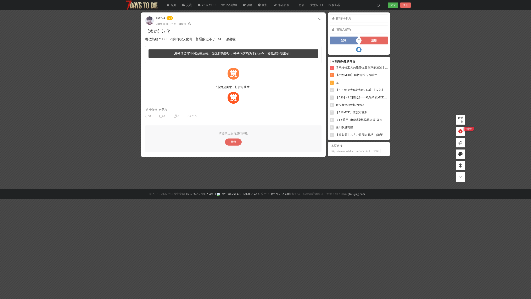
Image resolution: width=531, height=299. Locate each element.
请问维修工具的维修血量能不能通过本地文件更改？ (359, 67)
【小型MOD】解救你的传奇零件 (354, 75)
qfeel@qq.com (356, 194)
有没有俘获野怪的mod (347, 105)
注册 (405, 5)
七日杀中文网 (141, 5)
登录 (393, 5)
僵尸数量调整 (342, 127)
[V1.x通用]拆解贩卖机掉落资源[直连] (357, 119)
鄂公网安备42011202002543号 (241, 194)
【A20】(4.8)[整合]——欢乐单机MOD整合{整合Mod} (359, 97)
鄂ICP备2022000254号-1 (201, 194)
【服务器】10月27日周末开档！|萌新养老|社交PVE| (359, 134)
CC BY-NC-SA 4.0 (278, 194)
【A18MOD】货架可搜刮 (349, 112)
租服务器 (334, 5)
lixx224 (160, 18)
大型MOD (316, 5)
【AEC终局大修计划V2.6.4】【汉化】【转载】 (359, 90)
